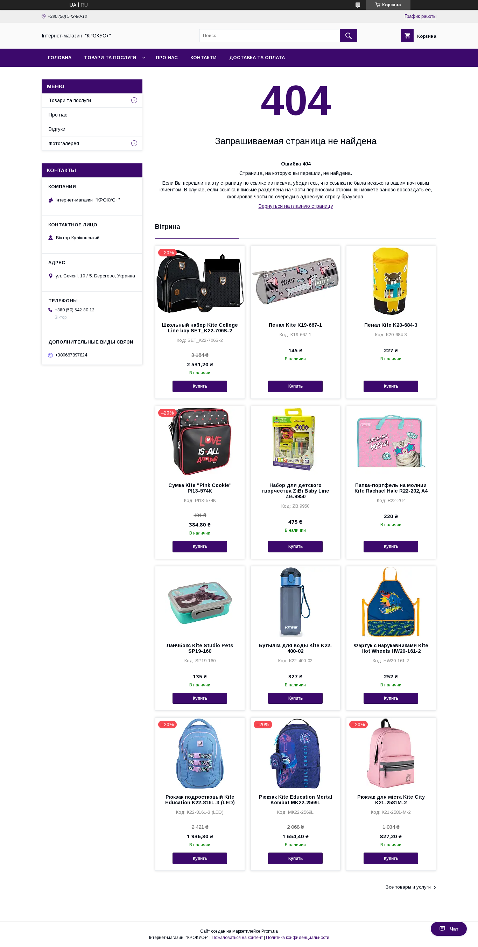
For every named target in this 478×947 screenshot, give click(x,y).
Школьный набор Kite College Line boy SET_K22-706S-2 (200, 327)
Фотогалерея (64, 143)
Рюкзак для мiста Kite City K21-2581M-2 (391, 799)
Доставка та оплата (257, 57)
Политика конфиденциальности (297, 937)
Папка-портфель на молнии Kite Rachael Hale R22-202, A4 (391, 488)
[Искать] (348, 35)
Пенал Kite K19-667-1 (295, 325)
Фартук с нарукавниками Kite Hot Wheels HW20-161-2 (391, 648)
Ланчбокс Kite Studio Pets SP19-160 (199, 648)
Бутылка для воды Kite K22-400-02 (295, 648)
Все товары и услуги (408, 887)
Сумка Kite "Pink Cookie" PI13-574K (200, 488)
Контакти (203, 57)
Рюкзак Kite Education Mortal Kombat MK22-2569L (295, 799)
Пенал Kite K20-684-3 (390, 325)
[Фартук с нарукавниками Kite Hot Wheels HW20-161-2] (391, 601)
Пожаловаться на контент (237, 937)
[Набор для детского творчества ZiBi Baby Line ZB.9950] (295, 441)
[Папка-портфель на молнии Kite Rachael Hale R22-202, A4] (391, 441)
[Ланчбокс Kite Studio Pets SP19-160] (200, 601)
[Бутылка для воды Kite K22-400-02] (295, 601)
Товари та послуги (110, 57)
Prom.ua (269, 931)
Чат (454, 929)
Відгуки (57, 129)
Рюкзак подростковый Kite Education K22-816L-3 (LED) (200, 799)
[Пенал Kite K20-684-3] (391, 281)
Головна (59, 57)
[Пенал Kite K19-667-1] (295, 281)
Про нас (167, 57)
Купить (200, 386)
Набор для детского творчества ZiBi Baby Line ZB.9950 (295, 490)
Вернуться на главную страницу (296, 206)
